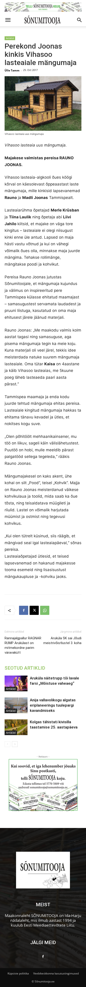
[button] (7, 20)
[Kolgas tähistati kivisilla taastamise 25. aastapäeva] (16, 727)
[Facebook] (23, 610)
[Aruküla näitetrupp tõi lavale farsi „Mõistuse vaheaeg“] (16, 683)
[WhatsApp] (44, 610)
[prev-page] (7, 744)
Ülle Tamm (12, 70)
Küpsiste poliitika (18, 973)
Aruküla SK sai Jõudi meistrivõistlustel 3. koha (62, 640)
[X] (34, 610)
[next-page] (15, 744)
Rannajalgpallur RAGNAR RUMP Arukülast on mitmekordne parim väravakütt (23, 645)
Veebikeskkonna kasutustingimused (56, 973)
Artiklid (10, 38)
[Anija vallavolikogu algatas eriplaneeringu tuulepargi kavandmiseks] (16, 705)
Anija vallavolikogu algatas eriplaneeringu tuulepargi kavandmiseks (53, 705)
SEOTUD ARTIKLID (25, 668)
